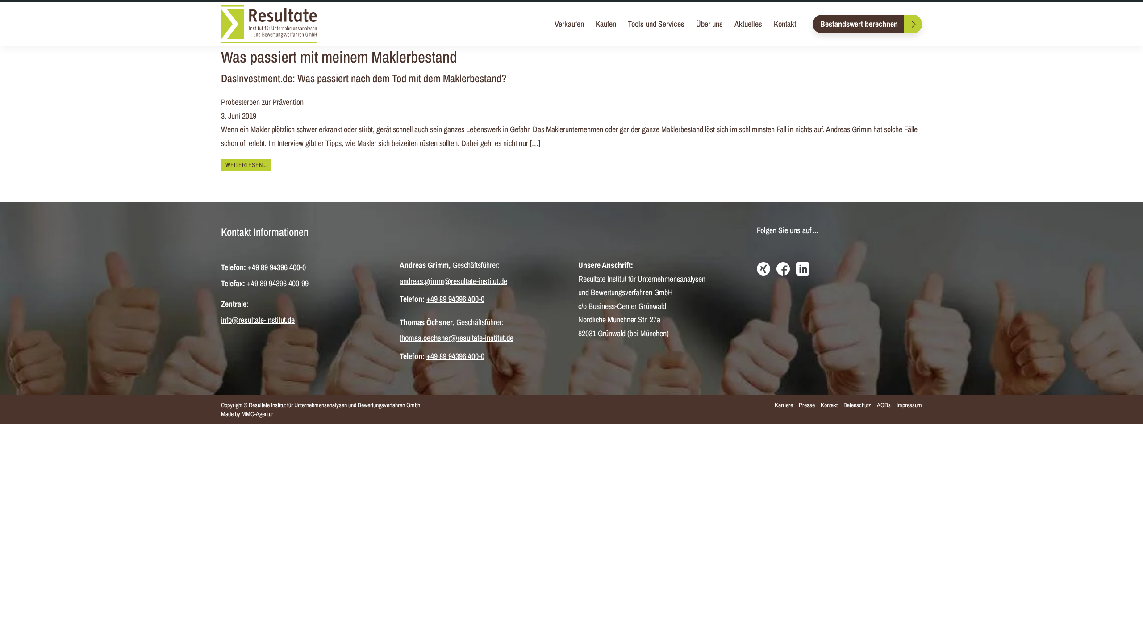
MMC (248, 414)
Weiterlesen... (246, 165)
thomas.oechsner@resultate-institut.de (456, 337)
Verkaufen (569, 23)
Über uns (709, 23)
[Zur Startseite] (269, 24)
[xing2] (763, 270)
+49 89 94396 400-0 (277, 267)
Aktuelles (748, 23)
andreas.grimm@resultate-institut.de (453, 281)
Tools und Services (656, 23)
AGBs (884, 405)
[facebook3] (783, 270)
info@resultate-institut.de (258, 320)
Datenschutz (857, 405)
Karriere (784, 405)
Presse (807, 405)
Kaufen (606, 23)
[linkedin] (802, 270)
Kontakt (785, 23)
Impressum (909, 405)
